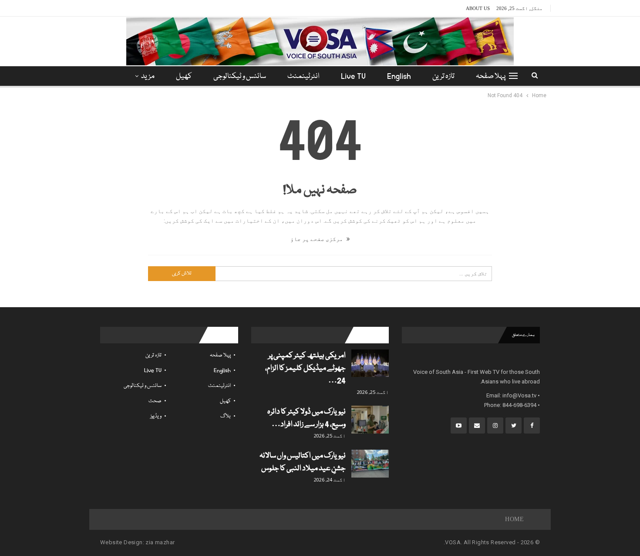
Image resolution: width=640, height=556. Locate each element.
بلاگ (225, 416)
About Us (478, 8)
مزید (148, 76)
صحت (155, 401)
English (399, 76)
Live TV (353, 76)
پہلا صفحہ (490, 76)
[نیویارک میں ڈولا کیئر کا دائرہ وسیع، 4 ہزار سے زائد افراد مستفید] (370, 420)
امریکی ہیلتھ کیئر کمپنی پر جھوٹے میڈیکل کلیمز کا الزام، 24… (305, 368)
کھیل (184, 76)
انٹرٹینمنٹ (303, 76)
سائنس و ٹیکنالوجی (239, 76)
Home (514, 519)
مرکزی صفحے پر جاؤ (317, 239)
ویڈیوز (156, 416)
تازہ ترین (443, 76)
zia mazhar (160, 542)
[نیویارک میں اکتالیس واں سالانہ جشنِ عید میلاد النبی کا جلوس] (370, 464)
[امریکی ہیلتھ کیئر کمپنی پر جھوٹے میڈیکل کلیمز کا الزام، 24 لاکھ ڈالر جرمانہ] (370, 363)
